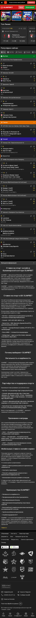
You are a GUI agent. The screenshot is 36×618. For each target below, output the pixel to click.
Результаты (14, 539)
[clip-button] (31, 63)
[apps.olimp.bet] (5, 547)
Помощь (3, 542)
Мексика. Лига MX (8, 73)
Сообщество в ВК (25, 595)
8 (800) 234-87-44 (9, 595)
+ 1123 (24, 28)
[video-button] (6, 186)
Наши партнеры (24, 533)
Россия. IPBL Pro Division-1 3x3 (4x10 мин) (14, 195)
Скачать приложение (27, 539)
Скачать (31, 2)
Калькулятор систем (22, 536)
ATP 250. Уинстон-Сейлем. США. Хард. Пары (16, 126)
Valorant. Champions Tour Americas (13, 212)
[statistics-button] (21, 28)
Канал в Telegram (25, 592)
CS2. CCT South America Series (12, 225)
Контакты (14, 533)
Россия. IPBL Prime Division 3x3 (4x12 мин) (15, 182)
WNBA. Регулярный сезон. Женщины (13, 159)
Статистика (5, 539)
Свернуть (4, 528)
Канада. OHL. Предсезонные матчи (13, 143)
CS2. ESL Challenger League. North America (15, 238)
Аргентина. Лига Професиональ (12, 60)
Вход (21, 7)
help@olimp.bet (8, 592)
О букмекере (4, 533)
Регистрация (30, 7)
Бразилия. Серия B (8, 84)
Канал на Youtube (9, 599)
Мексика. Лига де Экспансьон (11, 97)
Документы (4, 536)
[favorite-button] (19, 28)
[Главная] (7, 7)
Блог (11, 536)
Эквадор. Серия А (8, 109)
